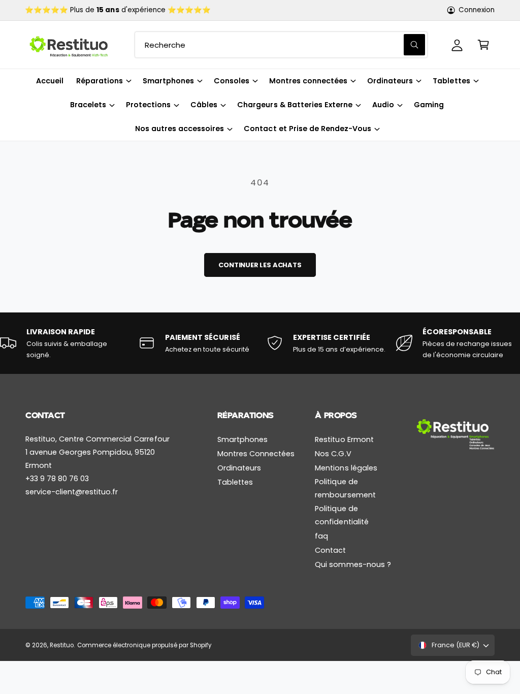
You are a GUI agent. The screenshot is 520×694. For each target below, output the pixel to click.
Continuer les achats (259, 265)
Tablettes (235, 482)
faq (321, 536)
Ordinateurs (239, 468)
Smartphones (242, 439)
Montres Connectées (256, 454)
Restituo (62, 645)
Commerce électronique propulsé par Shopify (144, 645)
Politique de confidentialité (341, 515)
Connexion (477, 10)
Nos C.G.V (333, 454)
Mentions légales (346, 468)
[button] (483, 44)
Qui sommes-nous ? (353, 564)
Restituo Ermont (344, 439)
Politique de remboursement (345, 488)
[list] (260, 343)
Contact (330, 550)
